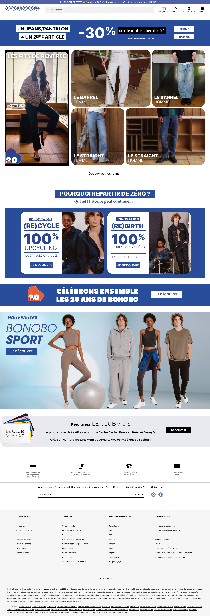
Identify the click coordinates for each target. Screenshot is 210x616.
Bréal (111, 530)
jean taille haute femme (59, 609)
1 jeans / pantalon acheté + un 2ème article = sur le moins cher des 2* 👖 (108, 2)
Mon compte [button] (21, 526)
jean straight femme (42, 609)
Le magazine (67, 557)
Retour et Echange (23, 544)
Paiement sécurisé (23, 539)
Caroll (111, 548)
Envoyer (139, 494)
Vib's (111, 535)
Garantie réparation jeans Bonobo (75, 544)
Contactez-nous (22, 553)
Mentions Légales (162, 539)
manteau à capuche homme (89, 612)
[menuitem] (44, 16)
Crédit (157, 544)
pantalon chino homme (52, 612)
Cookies (158, 535)
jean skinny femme (75, 609)
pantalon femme (25, 606)
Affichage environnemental (73, 539)
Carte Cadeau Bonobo (177, 473)
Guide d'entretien (69, 553)
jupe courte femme (39, 606)
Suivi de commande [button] (24, 530)
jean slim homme (36, 612)
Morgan (112, 544)
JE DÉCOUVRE (41, 265)
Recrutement (114, 557)
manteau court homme (69, 612)
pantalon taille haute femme (67, 606)
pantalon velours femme (120, 606)
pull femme (106, 606)
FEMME (184, 29)
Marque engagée (115, 562)
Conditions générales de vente (167, 530)
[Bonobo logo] (22, 9)
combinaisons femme (194, 606)
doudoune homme (146, 609)
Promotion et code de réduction (168, 526)
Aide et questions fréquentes (74, 562)
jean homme (114, 609)
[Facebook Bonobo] (160, 494)
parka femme (96, 606)
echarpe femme (89, 609)
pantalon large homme (21, 612)
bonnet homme (123, 612)
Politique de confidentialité (166, 548)
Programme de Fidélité (71, 530)
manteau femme (84, 606)
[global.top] (207, 518)
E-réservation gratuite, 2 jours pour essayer (81, 473)
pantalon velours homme (163, 609)
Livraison (19, 535)
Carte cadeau (21, 548)
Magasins (112, 553)
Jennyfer (112, 539)
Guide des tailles (69, 526)
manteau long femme (165, 606)
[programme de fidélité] (105, 430)
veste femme (51, 606)
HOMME (184, 36)
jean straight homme (180, 609)
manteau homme (102, 609)
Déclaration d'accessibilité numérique (170, 557)
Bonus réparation (69, 548)
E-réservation (67, 535)
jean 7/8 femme (28, 609)
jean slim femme (180, 606)
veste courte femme (14, 609)
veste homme (134, 609)
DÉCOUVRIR (178, 430)
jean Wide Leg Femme (148, 606)
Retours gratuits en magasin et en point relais (33, 474)
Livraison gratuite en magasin (129, 473)
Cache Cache (114, 526)
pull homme (123, 609)
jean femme (134, 606)
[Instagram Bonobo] (153, 494)
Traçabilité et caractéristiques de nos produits (173, 553)
